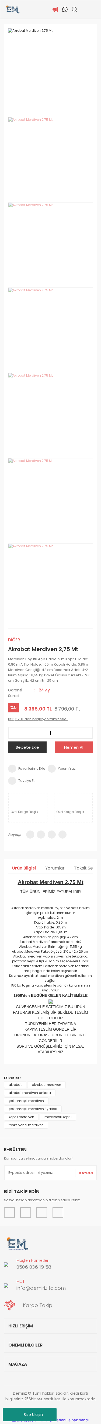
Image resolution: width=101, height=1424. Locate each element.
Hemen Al (73, 747)
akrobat (15, 1084)
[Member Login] (84, 9)
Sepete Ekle (27, 747)
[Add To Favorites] (26, 769)
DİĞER (14, 640)
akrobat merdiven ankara (30, 1092)
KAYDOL (86, 1172)
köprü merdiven (21, 1117)
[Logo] (12, 9)
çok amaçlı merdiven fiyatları (33, 1109)
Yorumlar (55, 868)
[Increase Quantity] (87, 732)
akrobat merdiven (46, 1084)
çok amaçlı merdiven (26, 1100)
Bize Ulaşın (33, 1414)
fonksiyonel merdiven (26, 1125)
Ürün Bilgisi (24, 868)
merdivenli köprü (58, 1117)
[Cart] (94, 9)
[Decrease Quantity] (14, 732)
